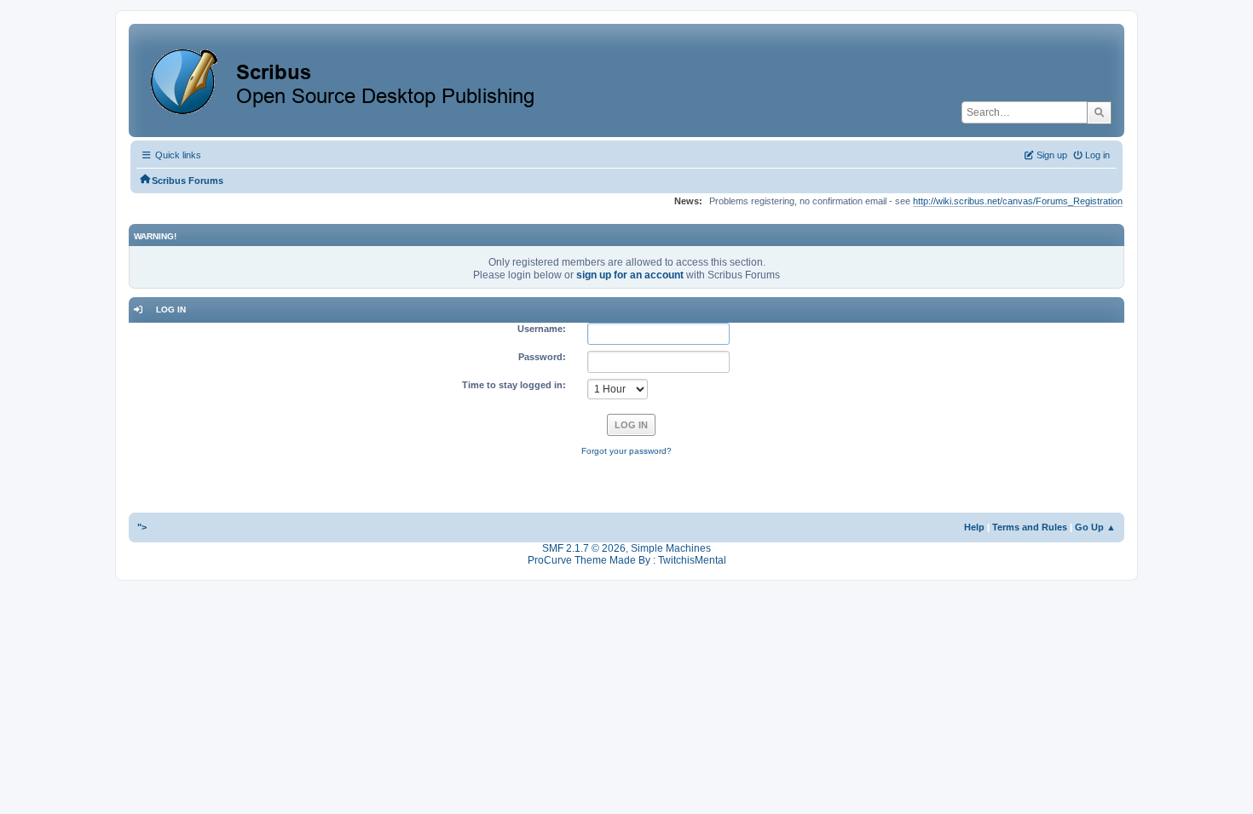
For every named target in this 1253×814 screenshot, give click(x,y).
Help (974, 527)
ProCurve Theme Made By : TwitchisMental (627, 560)
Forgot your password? (626, 451)
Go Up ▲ (1095, 527)
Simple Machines (671, 548)
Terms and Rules (1029, 527)
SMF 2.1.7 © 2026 (584, 548)
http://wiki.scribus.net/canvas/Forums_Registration (1018, 201)
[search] (1099, 112)
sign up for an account (630, 275)
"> (142, 527)
